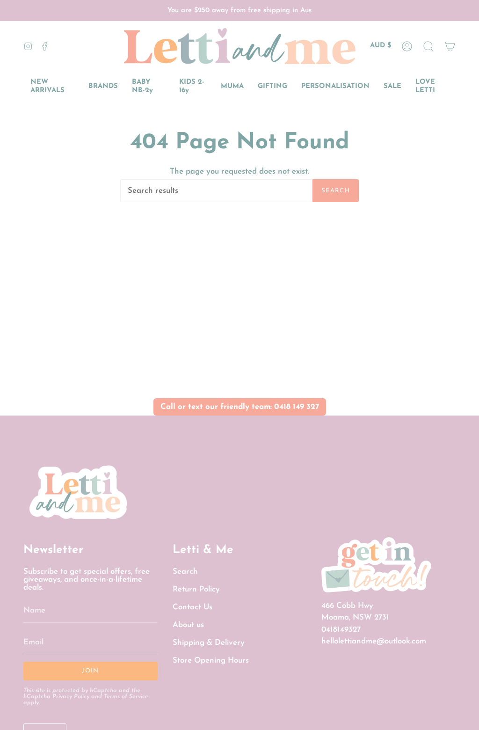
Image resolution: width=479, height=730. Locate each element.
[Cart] (450, 46)
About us (188, 625)
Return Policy (196, 589)
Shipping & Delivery (209, 643)
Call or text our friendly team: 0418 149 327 (239, 407)
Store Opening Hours (211, 660)
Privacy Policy (70, 697)
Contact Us (192, 607)
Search (335, 191)
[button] (428, 46)
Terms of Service (126, 697)
